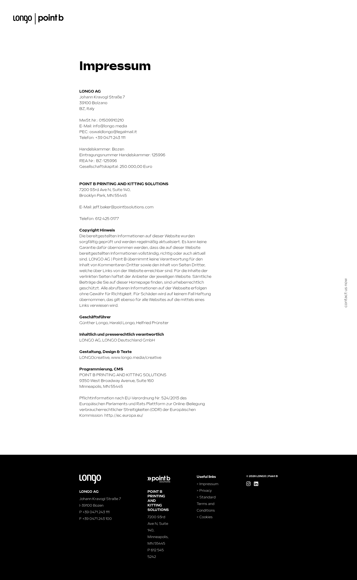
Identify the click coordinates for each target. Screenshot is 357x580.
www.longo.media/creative (136, 357)
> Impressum (207, 484)
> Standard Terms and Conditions (206, 503)
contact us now (346, 293)
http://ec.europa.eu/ (123, 415)
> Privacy (204, 491)
